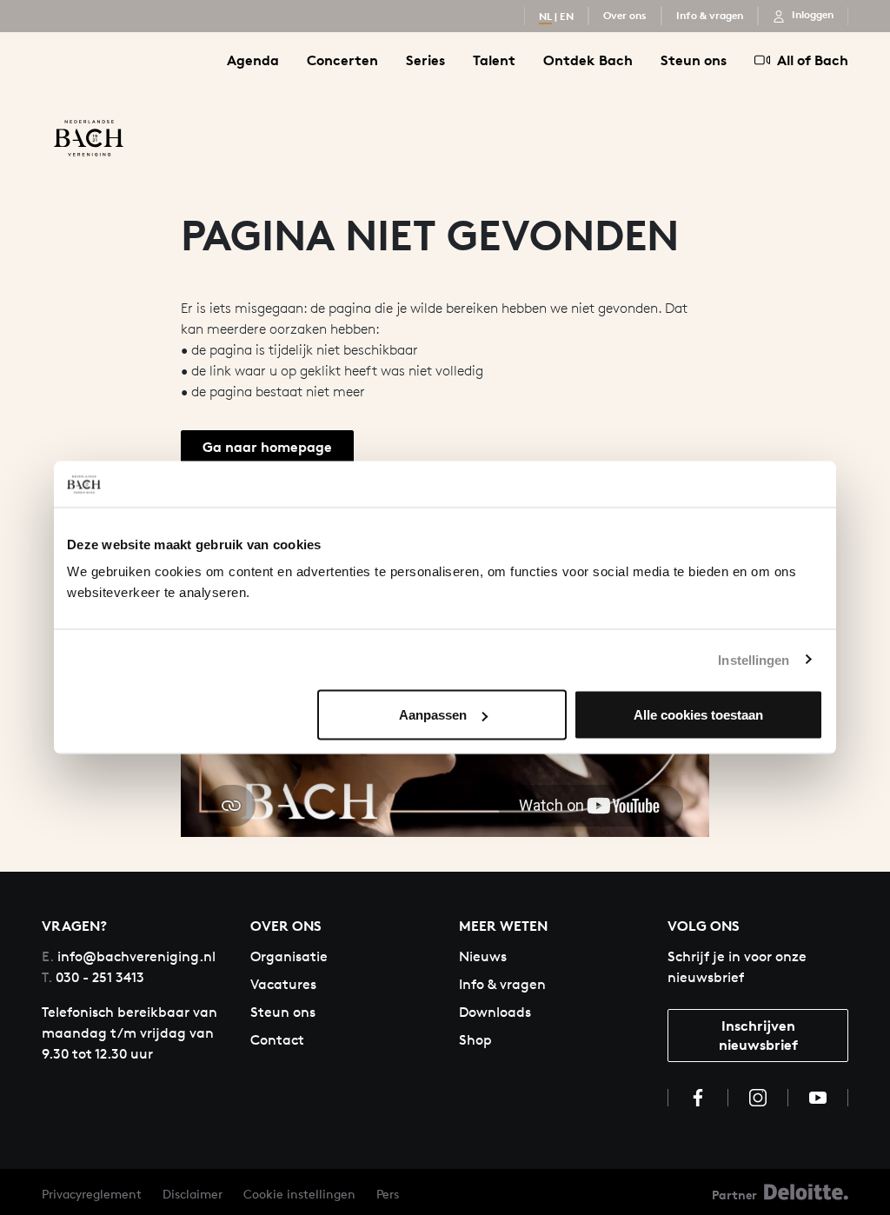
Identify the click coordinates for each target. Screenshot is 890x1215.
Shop (475, 1040)
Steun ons (694, 60)
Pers (387, 1193)
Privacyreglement (92, 1193)
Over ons (625, 15)
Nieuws (483, 956)
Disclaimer (192, 1193)
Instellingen (753, 659)
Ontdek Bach (588, 60)
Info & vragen (709, 15)
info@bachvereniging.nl (129, 956)
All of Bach (812, 60)
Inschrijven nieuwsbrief (758, 1034)
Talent (494, 60)
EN (567, 16)
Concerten (342, 60)
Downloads (495, 1012)
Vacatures (283, 984)
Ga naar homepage (267, 446)
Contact (277, 1040)
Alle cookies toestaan (698, 714)
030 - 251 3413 (93, 977)
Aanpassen (433, 714)
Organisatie (289, 956)
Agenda (253, 60)
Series (425, 60)
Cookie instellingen (299, 1193)
